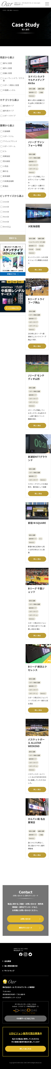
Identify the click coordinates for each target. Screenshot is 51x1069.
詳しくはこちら (25, 1048)
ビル (40, 539)
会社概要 (7, 961)
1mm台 (6, 202)
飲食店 (5, 186)
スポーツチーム (33, 169)
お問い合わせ (25, 919)
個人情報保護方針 (11, 966)
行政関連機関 (8, 181)
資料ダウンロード (25, 927)
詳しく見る (37, 113)
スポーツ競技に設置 (34, 158)
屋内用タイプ (32, 246)
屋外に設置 (32, 89)
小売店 (41, 92)
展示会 (5, 171)
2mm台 (6, 207)
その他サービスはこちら (25, 1018)
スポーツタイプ (33, 165)
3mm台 (41, 246)
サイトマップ (9, 970)
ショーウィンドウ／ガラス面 (37, 242)
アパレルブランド (10, 141)
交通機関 (6, 131)
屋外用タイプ (32, 92)
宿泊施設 (6, 161)
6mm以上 (31, 96)
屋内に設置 (32, 238)
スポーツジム (8, 136)
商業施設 (6, 156)
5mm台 (38, 249)
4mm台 (31, 249)
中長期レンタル (9, 90)
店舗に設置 (41, 89)
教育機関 (6, 176)
